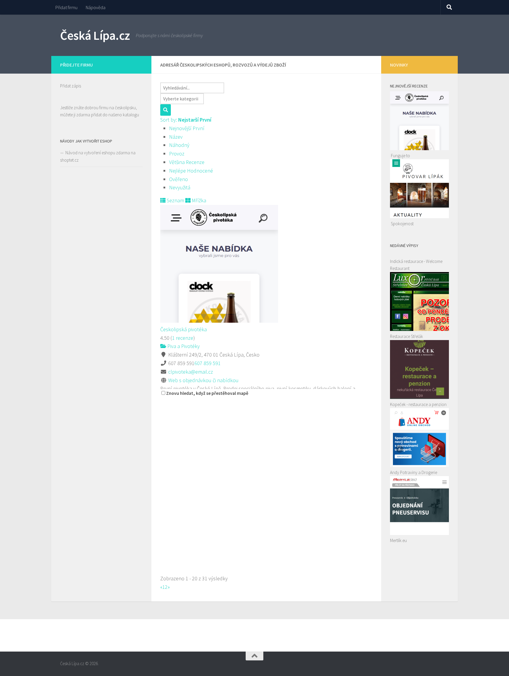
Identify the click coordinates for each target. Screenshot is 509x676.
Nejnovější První (186, 128)
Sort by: (185, 119)
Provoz (176, 153)
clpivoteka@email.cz (190, 371)
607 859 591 (207, 363)
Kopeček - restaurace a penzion (418, 404)
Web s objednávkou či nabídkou (203, 380)
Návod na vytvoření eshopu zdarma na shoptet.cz (97, 156)
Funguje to (400, 155)
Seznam (175, 200)
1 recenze (182, 337)
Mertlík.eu (398, 540)
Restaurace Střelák (406, 336)
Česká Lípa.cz (95, 35)
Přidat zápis (70, 86)
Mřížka (198, 200)
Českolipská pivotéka (183, 329)
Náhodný (179, 145)
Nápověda (95, 7)
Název (176, 136)
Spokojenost (402, 223)
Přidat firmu (66, 7)
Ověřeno (178, 179)
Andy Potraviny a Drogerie (413, 472)
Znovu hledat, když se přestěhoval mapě (207, 393)
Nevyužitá (179, 187)
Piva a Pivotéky (183, 346)
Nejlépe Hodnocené (191, 170)
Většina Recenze (186, 162)
